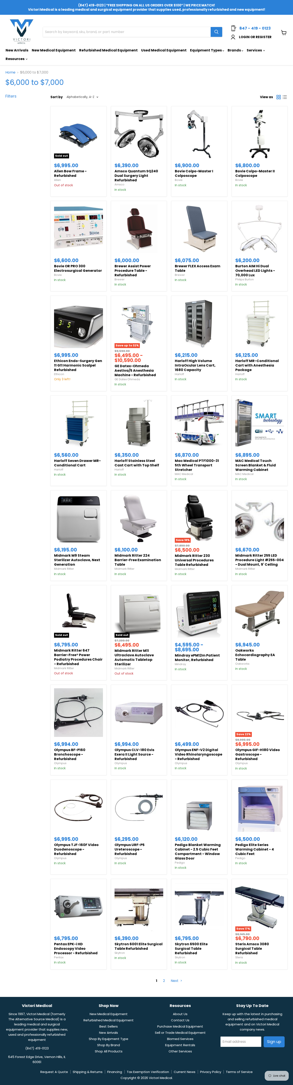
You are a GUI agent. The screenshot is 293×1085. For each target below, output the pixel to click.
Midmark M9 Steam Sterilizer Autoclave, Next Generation (77, 560)
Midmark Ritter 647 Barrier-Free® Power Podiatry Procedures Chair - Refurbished (78, 657)
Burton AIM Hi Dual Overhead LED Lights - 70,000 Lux (255, 271)
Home (10, 72)
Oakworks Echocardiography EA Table (255, 655)
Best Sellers (108, 1026)
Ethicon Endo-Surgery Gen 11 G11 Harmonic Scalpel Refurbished (78, 365)
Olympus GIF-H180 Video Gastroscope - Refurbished (257, 754)
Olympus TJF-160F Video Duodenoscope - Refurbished (76, 849)
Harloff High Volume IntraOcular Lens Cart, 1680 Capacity (195, 365)
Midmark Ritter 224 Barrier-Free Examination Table (138, 560)
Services (255, 50)
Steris (239, 957)
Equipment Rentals (180, 1045)
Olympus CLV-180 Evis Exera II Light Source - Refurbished (134, 754)
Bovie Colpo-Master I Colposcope (194, 173)
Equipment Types (206, 50)
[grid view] (279, 97)
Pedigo (180, 863)
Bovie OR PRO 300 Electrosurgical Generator (78, 268)
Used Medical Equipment (164, 50)
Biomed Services (180, 1039)
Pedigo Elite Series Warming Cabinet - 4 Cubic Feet (254, 849)
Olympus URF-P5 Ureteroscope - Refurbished (130, 849)
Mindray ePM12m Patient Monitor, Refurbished (197, 657)
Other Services (180, 1051)
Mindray (180, 664)
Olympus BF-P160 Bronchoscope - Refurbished (69, 754)
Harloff (179, 374)
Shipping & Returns (88, 1072)
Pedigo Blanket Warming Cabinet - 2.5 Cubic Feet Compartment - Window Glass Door (198, 851)
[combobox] (127, 32)
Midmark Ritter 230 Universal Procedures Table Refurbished (194, 560)
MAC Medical (184, 474)
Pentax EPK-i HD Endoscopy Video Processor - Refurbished (76, 949)
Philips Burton (244, 279)
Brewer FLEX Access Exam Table (197, 268)
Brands (235, 50)
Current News (184, 1072)
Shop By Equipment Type (108, 1039)
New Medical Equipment (54, 50)
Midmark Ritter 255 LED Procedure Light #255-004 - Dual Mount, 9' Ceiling (259, 560)
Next (175, 980)
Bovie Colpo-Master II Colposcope (255, 173)
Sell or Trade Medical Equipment (180, 1032)
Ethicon (59, 374)
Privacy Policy (210, 1072)
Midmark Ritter (64, 569)
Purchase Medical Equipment (180, 1026)
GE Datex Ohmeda (127, 379)
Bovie (179, 180)
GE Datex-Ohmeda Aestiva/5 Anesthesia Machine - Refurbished (135, 370)
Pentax (58, 957)
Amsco (119, 184)
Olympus (60, 763)
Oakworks (242, 664)
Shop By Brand (108, 1045)
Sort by (56, 97)
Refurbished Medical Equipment (108, 50)
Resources (15, 58)
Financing (114, 1072)
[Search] (216, 32)
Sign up (274, 1041)
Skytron (120, 953)
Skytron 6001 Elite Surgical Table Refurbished (139, 946)
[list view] (285, 97)
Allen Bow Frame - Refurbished (70, 173)
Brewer (120, 279)
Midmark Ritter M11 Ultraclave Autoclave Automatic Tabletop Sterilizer (134, 657)
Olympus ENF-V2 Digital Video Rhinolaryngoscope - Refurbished (198, 754)
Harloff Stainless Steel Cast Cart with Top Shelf (137, 463)
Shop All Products (108, 1051)
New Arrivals (17, 50)
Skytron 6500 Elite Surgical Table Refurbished (191, 949)
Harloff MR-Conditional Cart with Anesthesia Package (257, 365)
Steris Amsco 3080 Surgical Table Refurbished (252, 949)
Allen (57, 180)
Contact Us (180, 1020)
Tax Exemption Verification (148, 1072)
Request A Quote (54, 1072)
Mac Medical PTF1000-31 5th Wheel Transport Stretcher (197, 465)
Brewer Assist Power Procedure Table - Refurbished (133, 271)
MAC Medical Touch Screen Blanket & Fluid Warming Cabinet (255, 465)
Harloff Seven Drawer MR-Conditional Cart (77, 463)
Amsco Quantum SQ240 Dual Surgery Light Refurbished (136, 176)
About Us (180, 1014)
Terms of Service (239, 1072)
